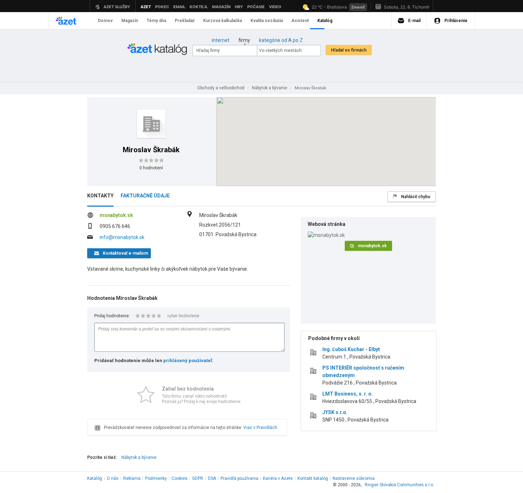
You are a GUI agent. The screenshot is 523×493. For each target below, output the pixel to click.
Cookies (179, 478)
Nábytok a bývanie (139, 457)
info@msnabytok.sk (122, 237)
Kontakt (312, 478)
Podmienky (156, 478)
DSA (212, 478)
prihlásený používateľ (187, 360)
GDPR (197, 478)
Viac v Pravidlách (260, 427)
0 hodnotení (151, 167)
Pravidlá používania (239, 478)
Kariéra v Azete (278, 478)
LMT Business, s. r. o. (347, 394)
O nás (112, 478)
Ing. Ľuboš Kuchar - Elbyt (351, 349)
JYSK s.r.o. (335, 412)
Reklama (132, 478)
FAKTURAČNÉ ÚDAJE (145, 195)
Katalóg (94, 478)
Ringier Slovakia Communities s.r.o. (399, 484)
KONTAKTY (100, 195)
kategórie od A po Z (281, 40)
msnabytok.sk (116, 215)
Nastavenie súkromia (354, 478)
